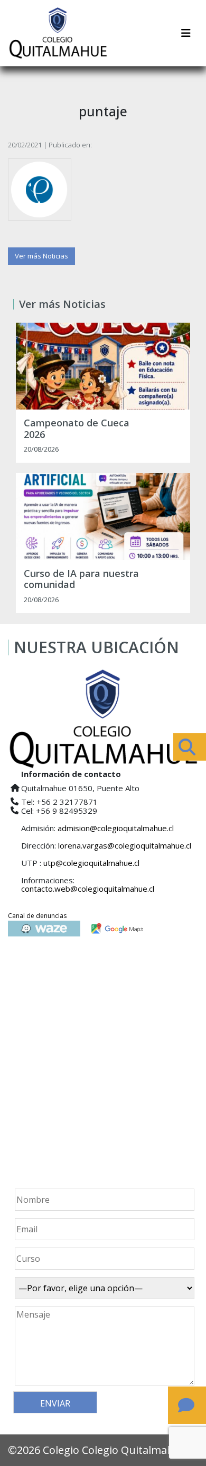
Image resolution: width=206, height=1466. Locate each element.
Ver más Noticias (41, 256)
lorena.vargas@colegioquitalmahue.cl (124, 845)
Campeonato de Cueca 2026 (76, 428)
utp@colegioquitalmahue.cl (91, 862)
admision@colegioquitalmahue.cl (116, 828)
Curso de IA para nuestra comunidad (81, 579)
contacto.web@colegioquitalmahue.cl (87, 888)
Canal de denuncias (37, 915)
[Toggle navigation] (186, 33)
